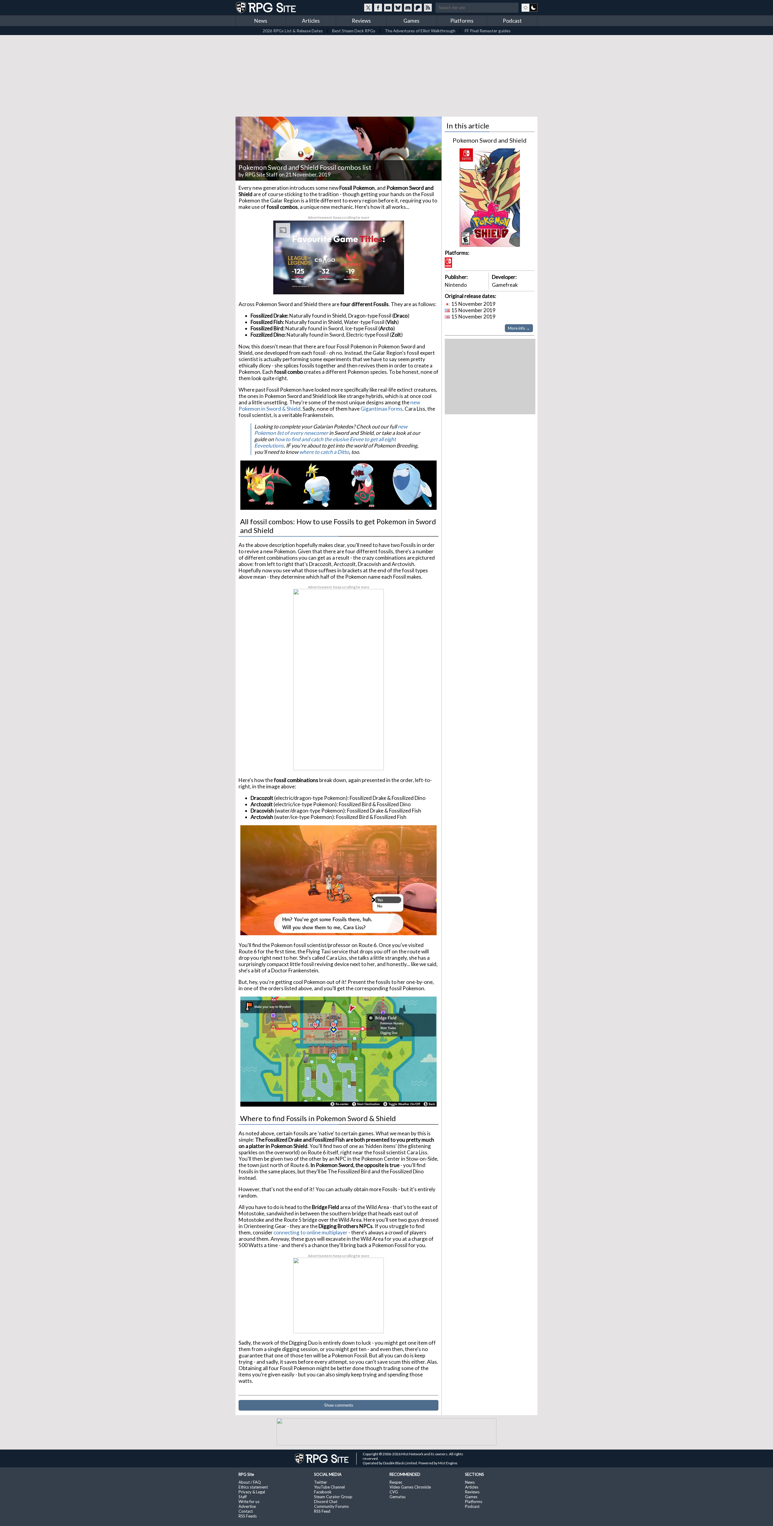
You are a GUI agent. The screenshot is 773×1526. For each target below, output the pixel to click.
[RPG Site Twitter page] (368, 7)
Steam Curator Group (333, 1496)
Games (411, 21)
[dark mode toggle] (529, 7)
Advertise (247, 1506)
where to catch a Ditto (324, 452)
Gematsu (398, 1496)
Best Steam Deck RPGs (353, 30)
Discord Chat (325, 1501)
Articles (311, 21)
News (260, 21)
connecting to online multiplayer (311, 1232)
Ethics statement (253, 1487)
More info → (519, 328)
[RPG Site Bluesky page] (398, 7)
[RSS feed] (428, 7)
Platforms (461, 21)
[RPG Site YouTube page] (388, 7)
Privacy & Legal (252, 1491)
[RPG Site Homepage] (267, 8)
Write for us (249, 1501)
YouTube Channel (329, 1487)
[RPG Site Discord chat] (408, 7)
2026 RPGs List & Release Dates (293, 30)
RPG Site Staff (261, 174)
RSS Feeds (248, 1516)
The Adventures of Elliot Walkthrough (420, 30)
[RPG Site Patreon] (418, 7)
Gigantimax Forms (382, 409)
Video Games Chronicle (410, 1487)
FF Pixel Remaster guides (488, 30)
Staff (243, 1496)
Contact (246, 1511)
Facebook (323, 1491)
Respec (396, 1482)
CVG (394, 1491)
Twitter (320, 1482)
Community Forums (331, 1506)
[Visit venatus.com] (392, 284)
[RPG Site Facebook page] (378, 7)
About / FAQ (250, 1482)
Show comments (338, 1405)
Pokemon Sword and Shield (490, 140)
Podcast (512, 21)
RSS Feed (322, 1511)
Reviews (361, 21)
